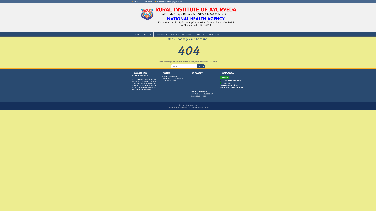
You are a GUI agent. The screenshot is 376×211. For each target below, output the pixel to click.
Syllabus (174, 34)
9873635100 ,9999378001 (143, 2)
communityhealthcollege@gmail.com (170, 2)
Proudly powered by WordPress (177, 107)
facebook (224, 77)
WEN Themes (204, 107)
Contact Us (200, 34)
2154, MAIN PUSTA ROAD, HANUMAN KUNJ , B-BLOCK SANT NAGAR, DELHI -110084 (202, 94)
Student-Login (214, 34)
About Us (147, 34)
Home (137, 34)
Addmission (186, 34)
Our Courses (160, 34)
